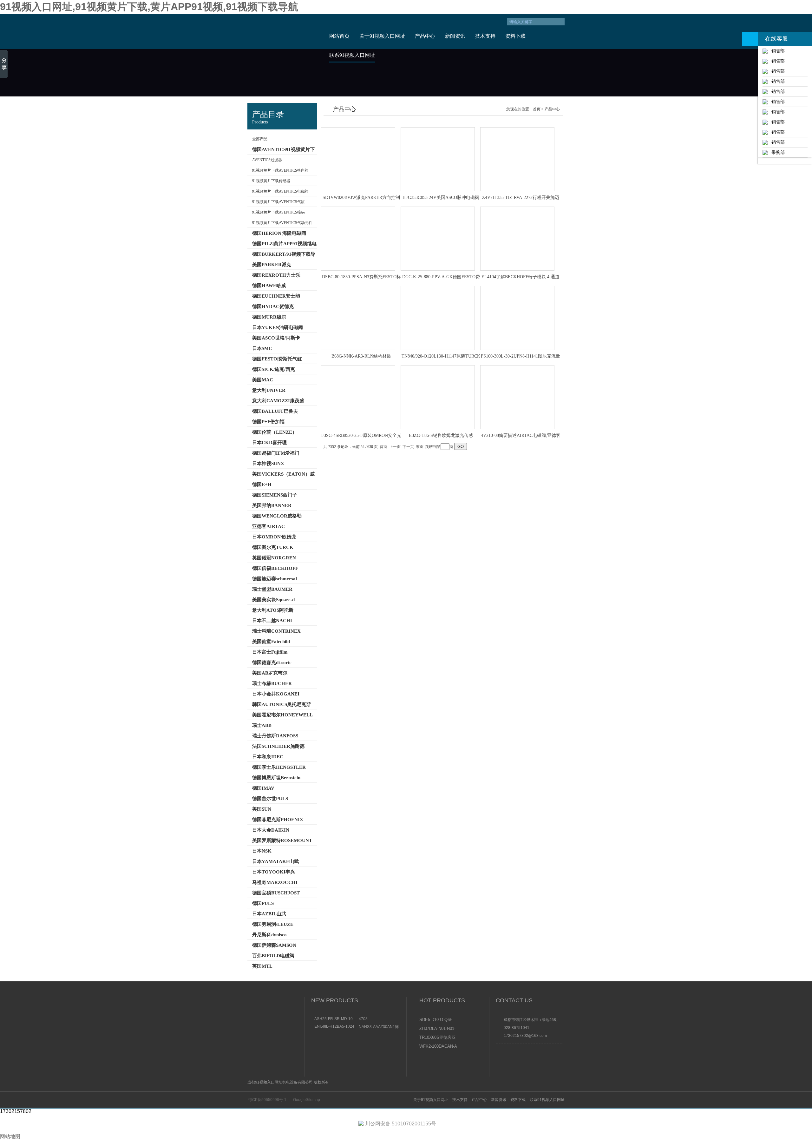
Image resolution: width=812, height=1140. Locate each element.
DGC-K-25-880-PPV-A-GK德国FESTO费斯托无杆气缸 (441, 277)
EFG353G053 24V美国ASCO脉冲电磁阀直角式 (441, 198)
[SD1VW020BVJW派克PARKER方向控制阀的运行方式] (358, 159)
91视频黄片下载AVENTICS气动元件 (282, 223)
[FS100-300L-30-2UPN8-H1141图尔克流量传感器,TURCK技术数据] (517, 318)
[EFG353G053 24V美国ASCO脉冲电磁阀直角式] (438, 159)
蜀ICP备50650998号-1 (266, 1099)
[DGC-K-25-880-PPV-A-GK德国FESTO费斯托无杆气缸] (438, 239)
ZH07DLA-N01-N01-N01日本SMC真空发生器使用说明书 (437, 1029)
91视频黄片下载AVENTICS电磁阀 (280, 191)
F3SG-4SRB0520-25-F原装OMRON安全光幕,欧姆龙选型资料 (361, 436)
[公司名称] (283, 31)
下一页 (408, 447)
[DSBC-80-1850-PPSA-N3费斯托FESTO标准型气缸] (358, 239)
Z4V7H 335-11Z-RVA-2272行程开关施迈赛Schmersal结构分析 (520, 198)
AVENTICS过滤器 (267, 160)
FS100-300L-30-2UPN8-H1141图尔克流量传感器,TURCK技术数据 (520, 356)
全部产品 (259, 139)
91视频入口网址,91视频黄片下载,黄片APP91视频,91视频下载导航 (149, 6)
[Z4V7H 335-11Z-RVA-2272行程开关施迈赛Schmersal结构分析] (517, 159)
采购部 (776, 152)
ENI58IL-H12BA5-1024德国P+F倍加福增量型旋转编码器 (335, 1026)
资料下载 (515, 36)
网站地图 (10, 1136)
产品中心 (425, 36)
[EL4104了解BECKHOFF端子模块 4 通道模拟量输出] (517, 239)
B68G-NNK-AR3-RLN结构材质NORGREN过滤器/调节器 (361, 356)
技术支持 (485, 36)
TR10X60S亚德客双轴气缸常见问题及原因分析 (437, 1038)
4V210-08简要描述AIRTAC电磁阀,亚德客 (520, 435)
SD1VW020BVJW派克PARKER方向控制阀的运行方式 (361, 198)
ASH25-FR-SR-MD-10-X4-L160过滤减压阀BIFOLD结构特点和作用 (334, 1019)
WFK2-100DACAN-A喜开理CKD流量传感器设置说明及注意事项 (438, 1047)
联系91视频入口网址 (352, 55)
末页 (419, 447)
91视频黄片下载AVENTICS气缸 (278, 202)
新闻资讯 (455, 36)
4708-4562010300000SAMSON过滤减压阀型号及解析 (379, 1019)
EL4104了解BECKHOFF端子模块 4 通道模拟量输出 (520, 277)
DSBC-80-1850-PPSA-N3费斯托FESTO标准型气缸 (361, 277)
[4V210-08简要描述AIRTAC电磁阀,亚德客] (517, 397)
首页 (536, 109)
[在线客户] (750, 39)
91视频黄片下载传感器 (271, 181)
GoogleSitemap (306, 1099)
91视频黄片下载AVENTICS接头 (278, 212)
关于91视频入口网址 (382, 36)
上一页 (395, 447)
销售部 (776, 50)
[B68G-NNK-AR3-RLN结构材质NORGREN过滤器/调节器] (358, 318)
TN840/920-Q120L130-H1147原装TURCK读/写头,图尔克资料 (441, 356)
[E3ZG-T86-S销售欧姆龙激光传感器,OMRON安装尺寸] (438, 397)
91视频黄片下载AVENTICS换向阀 (280, 170)
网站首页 (339, 36)
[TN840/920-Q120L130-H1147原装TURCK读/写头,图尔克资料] (438, 318)
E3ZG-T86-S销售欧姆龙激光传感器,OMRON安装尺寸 (441, 436)
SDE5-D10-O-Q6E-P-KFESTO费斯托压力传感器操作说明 (438, 1020)
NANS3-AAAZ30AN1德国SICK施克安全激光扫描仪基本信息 (379, 1027)
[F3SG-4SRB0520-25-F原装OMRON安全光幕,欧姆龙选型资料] (358, 397)
